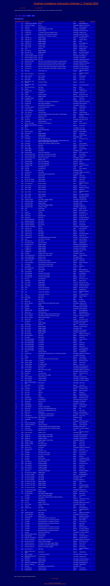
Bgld (16, 70)
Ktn (16, 385)
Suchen (23, 15)
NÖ (16, 27)
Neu (20, 15)
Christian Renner (55, 578)
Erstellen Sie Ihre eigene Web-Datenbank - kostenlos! (55, 583)
